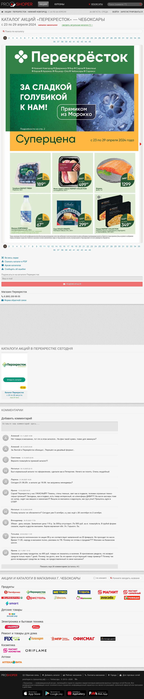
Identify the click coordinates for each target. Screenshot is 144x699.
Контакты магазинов (96, 675)
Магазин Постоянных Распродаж (60, 639)
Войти (115, 11)
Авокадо (108, 598)
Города (113, 675)
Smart (12, 603)
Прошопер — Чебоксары (16, 4)
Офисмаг (84, 639)
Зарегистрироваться (132, 11)
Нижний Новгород (37, 11)
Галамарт (36, 639)
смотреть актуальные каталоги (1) (77, 25)
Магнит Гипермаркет (132, 592)
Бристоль (36, 598)
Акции (43, 4)
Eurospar (12, 598)
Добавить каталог (52, 675)
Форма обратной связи (15, 300)
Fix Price (12, 639)
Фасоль (60, 598)
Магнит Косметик (12, 650)
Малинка (84, 598)
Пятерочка (12, 592)
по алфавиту (101, 578)
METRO (60, 592)
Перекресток (19, 11)
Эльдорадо (12, 627)
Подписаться (73, 284)
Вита (12, 662)
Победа (132, 598)
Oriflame (36, 650)
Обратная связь (32, 675)
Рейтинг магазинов (73, 675)
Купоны (59, 4)
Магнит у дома (108, 592)
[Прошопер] (2, 11)
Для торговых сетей (131, 675)
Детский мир (12, 615)
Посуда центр (108, 639)
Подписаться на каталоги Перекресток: (20, 274)
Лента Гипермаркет (84, 592)
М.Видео (36, 627)
